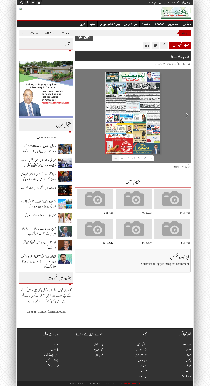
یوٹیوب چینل (98, 344)
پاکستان (146, 24)
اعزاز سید (144, 371)
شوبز (82, 24)
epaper (159, 24)
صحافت (56, 344)
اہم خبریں (173, 24)
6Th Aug (22, 33)
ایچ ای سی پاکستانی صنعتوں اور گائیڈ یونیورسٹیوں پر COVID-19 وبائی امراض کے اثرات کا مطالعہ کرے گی (38, 261)
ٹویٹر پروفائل (99, 355)
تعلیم (92, 24)
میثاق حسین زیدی (140, 350)
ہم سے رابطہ (152, 2)
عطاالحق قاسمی (142, 344)
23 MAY (187, 344)
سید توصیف (143, 376)
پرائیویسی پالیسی (185, 2)
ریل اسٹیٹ (55, 350)
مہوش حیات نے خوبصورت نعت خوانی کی (40, 215)
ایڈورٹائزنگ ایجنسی (52, 360)
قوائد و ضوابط (175, 2)
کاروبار (188, 371)
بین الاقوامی (130, 24)
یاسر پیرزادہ (143, 366)
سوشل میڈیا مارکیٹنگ (51, 355)
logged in (161, 263)
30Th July (147, 243)
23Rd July (108, 243)
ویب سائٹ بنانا (53, 366)
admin (184, 64)
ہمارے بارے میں (164, 2)
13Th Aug (36, 33)
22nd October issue (46, 137)
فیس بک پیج (98, 350)
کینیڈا (189, 355)
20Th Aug (52, 33)
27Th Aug (67, 33)
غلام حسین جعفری (141, 355)
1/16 (115, 158)
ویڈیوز (187, 24)
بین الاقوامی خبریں (110, 24)
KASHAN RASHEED (132, 383)
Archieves (186, 376)
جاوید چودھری (142, 360)
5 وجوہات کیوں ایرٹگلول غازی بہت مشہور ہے (38, 188)
